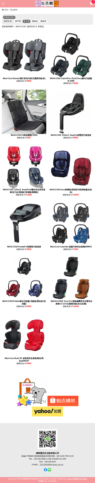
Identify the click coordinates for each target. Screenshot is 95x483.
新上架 (26, 21)
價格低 (35, 21)
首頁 (6, 10)
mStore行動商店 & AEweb (77, 479)
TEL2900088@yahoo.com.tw (51, 464)
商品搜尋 (13, 10)
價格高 (43, 21)
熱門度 (18, 21)
